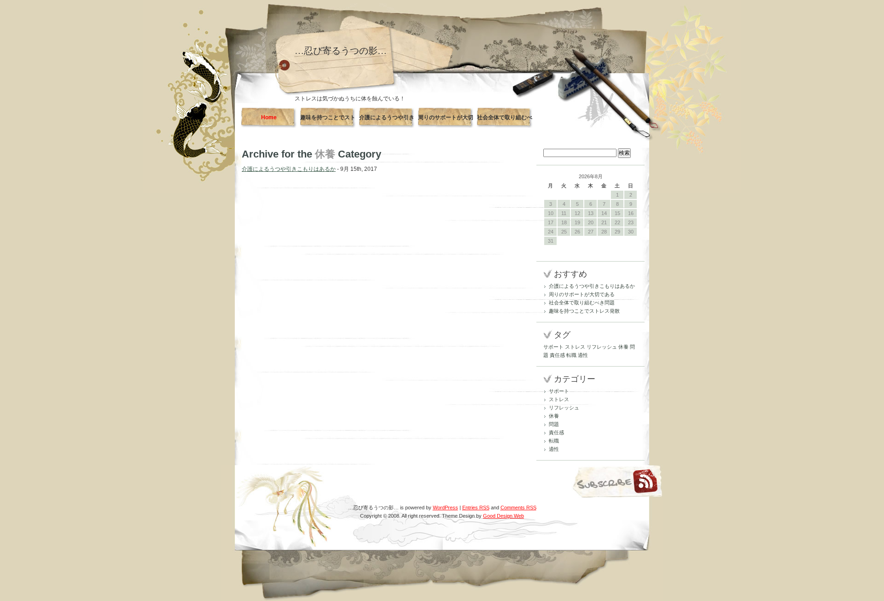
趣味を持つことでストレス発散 (327, 121)
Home (269, 117)
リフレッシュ (602, 347)
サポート (553, 347)
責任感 (557, 355)
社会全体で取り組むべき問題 (504, 121)
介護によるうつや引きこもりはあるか (386, 121)
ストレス (575, 347)
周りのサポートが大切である (445, 121)
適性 (583, 355)
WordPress (445, 507)
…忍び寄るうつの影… (341, 51)
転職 (571, 355)
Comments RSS (518, 507)
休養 (623, 347)
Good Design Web (503, 516)
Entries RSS (475, 507)
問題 (554, 424)
